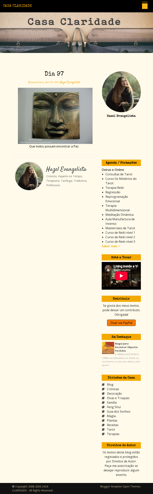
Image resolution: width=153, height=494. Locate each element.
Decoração (114, 393)
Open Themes (131, 486)
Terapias (113, 434)
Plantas (112, 420)
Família (112, 402)
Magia (111, 416)
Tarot (111, 429)
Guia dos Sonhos (118, 411)
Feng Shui (114, 407)
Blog (110, 384)
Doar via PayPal (121, 323)
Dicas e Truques (118, 398)
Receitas (112, 425)
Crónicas (113, 389)
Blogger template (111, 486)
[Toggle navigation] (145, 6)
